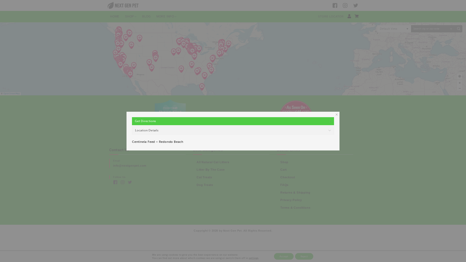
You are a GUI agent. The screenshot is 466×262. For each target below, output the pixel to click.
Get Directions (145, 121)
